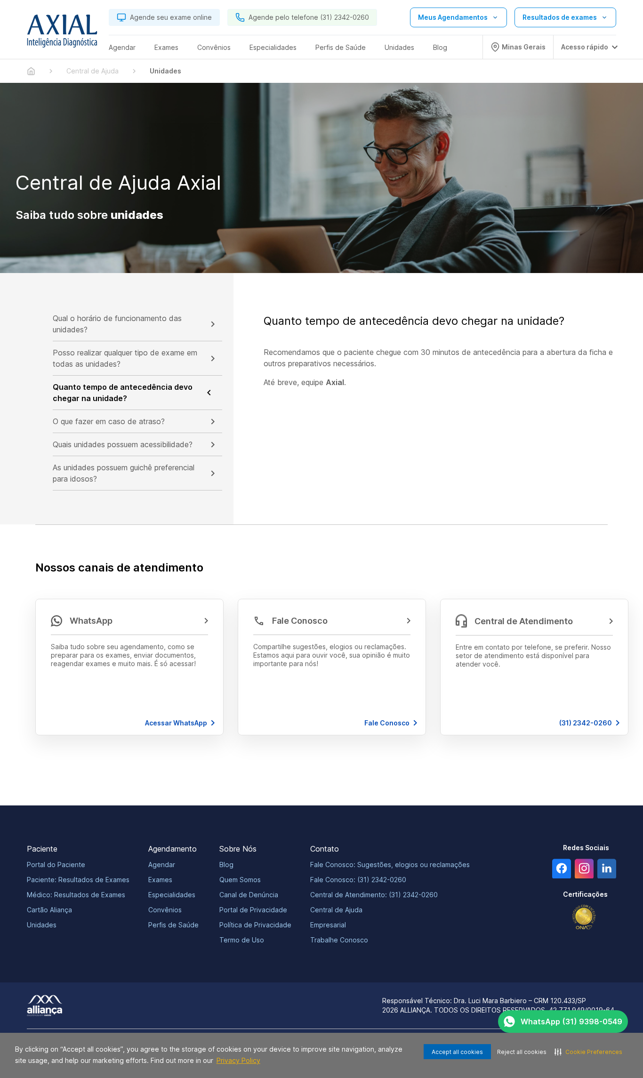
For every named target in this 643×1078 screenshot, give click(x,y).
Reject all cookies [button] (522, 1051)
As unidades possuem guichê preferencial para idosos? (123, 473)
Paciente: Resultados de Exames (78, 880)
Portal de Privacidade (253, 910)
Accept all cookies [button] (457, 1051)
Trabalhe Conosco (339, 940)
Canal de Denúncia (248, 895)
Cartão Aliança (49, 910)
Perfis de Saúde (173, 925)
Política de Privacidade (255, 925)
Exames (160, 880)
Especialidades (171, 895)
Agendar (161, 865)
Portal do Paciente (56, 865)
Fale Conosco (387, 723)
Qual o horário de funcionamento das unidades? (117, 324)
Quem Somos (240, 880)
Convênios (165, 910)
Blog (226, 865)
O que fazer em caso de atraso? (109, 421)
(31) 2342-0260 (585, 723)
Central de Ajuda (336, 910)
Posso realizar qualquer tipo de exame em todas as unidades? (125, 358)
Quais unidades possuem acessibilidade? (123, 444)
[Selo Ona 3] (584, 917)
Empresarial (328, 925)
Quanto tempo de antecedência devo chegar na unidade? (123, 392)
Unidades (41, 925)
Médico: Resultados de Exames (76, 895)
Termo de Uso (241, 940)
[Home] (31, 71)
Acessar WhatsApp (176, 723)
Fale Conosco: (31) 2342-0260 (358, 880)
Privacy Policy (238, 1060)
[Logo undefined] (62, 33)
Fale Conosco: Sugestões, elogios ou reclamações (390, 865)
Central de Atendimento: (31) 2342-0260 (374, 895)
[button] (129, 667)
